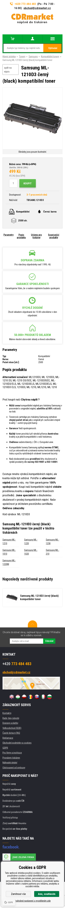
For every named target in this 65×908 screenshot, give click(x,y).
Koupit (28, 183)
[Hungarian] (18, 697)
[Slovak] (36, 697)
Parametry (9, 234)
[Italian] (43, 697)
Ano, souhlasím (46, 894)
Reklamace (7, 737)
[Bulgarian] (49, 697)
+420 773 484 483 (25, 4)
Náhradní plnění (9, 762)
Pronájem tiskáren (11, 757)
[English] (11, 697)
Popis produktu (21, 236)
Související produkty (53, 236)
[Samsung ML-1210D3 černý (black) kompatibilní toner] (32, 118)
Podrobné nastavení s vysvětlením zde (32, 900)
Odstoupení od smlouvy (13, 767)
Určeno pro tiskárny (36, 236)
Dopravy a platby (10, 723)
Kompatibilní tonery (50, 56)
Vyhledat (52, 48)
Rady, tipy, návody (10, 718)
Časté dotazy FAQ (11, 732)
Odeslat (49, 641)
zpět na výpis (8, 69)
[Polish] (24, 697)
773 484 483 (16, 663)
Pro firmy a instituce (12, 752)
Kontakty (6, 713)
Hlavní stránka (9, 56)
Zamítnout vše (18, 894)
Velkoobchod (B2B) (11, 728)
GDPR (5, 747)
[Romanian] (30, 697)
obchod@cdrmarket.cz (37, 8)
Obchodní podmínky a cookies (17, 742)
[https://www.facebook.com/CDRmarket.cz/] (10, 846)
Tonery (22, 56)
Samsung (33, 56)
